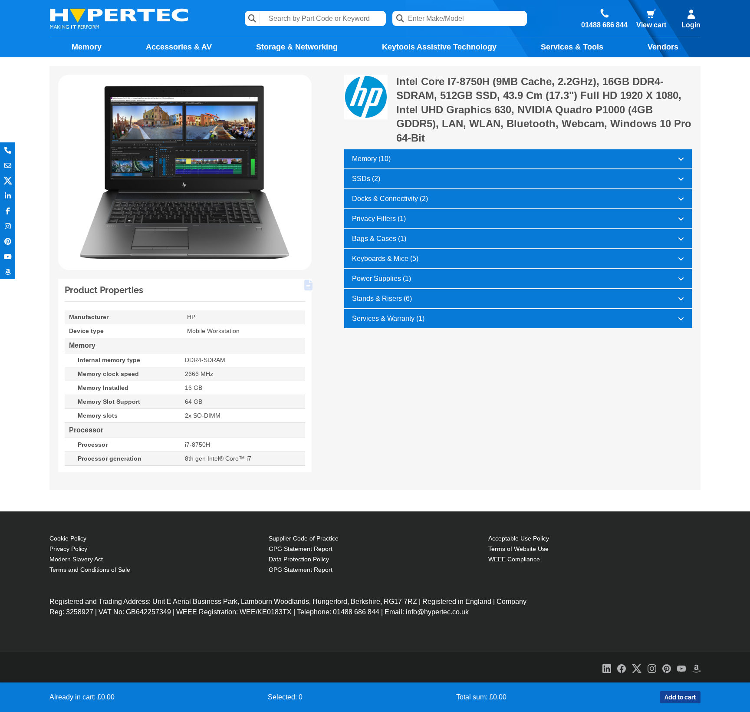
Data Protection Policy (299, 559)
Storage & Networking (297, 47)
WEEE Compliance (514, 559)
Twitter (7, 180)
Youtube (7, 256)
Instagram (7, 226)
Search (252, 18)
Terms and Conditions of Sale (89, 569)
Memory (87, 47)
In (7, 195)
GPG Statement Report (300, 548)
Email (7, 165)
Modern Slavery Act (76, 559)
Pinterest (7, 241)
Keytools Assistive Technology (439, 47)
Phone (7, 150)
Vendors (663, 47)
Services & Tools (572, 47)
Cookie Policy (67, 538)
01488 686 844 (604, 25)
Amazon (7, 271)
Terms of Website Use (518, 548)
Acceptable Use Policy (518, 538)
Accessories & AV (179, 47)
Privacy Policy (68, 548)
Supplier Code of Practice (304, 538)
